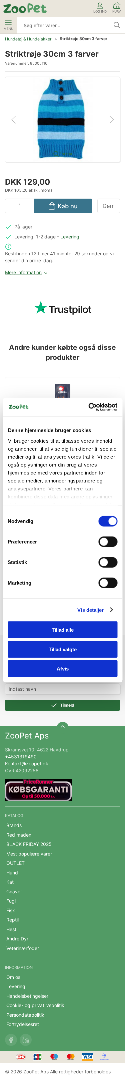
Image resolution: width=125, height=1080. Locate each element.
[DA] (25, 8)
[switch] (107, 542)
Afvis (63, 668)
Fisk (10, 910)
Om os (13, 977)
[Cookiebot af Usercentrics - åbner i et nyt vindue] (89, 407)
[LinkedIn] (26, 1040)
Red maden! (19, 835)
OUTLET (15, 863)
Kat (10, 882)
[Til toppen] (63, 728)
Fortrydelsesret (22, 1024)
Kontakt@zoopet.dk (26, 763)
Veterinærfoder (22, 948)
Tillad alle (63, 630)
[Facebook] (11, 1040)
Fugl (11, 901)
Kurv (116, 11)
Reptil (12, 919)
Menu (8, 29)
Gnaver (14, 891)
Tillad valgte (63, 649)
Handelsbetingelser (27, 996)
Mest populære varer (29, 854)
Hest (11, 929)
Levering (69, 236)
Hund (12, 872)
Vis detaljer (90, 609)
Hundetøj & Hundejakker (28, 38)
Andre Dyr (17, 938)
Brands (14, 825)
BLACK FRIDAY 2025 (29, 844)
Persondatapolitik (25, 1015)
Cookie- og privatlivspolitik (35, 1005)
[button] (62, 119)
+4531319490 (21, 756)
